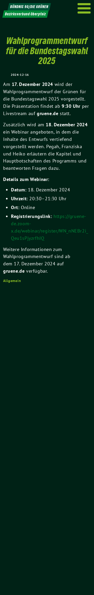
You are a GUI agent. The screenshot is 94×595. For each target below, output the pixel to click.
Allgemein (12, 280)
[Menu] (84, 8)
